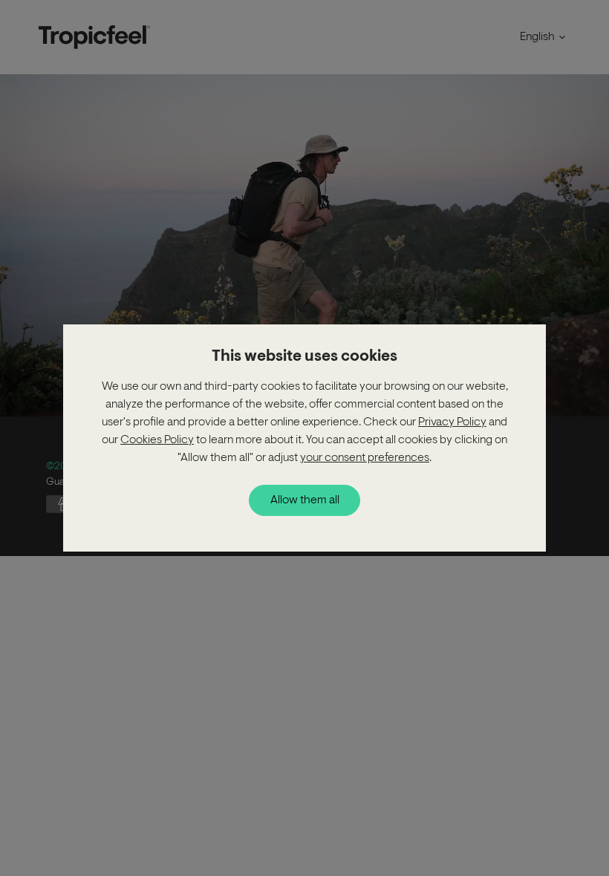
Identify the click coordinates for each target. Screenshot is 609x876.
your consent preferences (364, 458)
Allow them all (304, 500)
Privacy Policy (452, 422)
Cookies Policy (157, 440)
